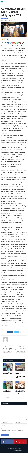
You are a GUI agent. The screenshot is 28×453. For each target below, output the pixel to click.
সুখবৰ (6, 18)
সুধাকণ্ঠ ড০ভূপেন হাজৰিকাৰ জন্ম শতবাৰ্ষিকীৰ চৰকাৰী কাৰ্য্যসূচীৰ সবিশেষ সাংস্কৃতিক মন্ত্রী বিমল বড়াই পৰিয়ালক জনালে (7, 351)
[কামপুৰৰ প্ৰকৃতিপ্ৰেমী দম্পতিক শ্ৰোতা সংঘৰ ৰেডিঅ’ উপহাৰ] (8, 367)
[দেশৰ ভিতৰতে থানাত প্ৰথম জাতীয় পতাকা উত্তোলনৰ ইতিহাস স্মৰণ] (8, 385)
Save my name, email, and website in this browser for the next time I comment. (14, 431)
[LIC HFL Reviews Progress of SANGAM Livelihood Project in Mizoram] (20, 367)
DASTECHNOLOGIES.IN (17, 450)
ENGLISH (3, 18)
